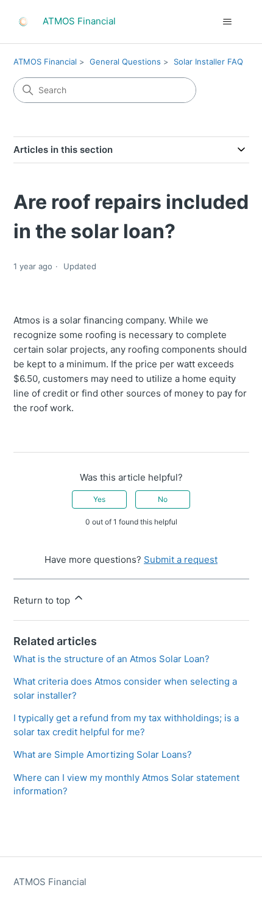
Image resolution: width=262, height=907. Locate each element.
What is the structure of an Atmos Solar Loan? (111, 659)
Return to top (43, 600)
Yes (99, 499)
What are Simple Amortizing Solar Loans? (102, 754)
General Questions (125, 61)
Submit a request (181, 559)
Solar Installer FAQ (208, 61)
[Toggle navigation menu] (227, 22)
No (163, 499)
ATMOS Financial (45, 61)
